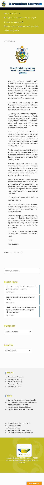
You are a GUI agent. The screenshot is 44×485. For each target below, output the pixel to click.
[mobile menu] (41, 4)
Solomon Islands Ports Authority (19, 430)
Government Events (14, 386)
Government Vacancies (16, 377)
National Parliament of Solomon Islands (22, 400)
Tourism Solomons (14, 426)
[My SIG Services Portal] (22, 4)
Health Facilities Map (15, 381)
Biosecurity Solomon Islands (18, 405)
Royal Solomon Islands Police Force (20, 409)
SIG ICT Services (25, 458)
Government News (14, 384)
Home (6, 13)
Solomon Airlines (14, 428)
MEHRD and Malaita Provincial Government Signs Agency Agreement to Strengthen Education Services (21, 310)
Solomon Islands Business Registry (20, 432)
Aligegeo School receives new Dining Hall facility (20, 298)
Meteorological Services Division (19, 407)
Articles (15, 13)
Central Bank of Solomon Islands (19, 423)
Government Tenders (15, 379)
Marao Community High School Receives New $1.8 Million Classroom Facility (22, 288)
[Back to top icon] (40, 481)
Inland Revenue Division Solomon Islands (22, 402)
